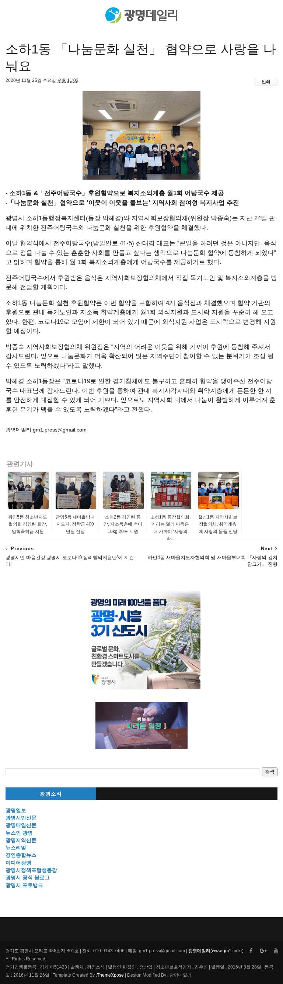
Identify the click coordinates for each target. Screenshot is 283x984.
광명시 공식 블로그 (28, 877)
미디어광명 (18, 863)
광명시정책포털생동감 (31, 870)
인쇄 (266, 81)
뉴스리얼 (16, 847)
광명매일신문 (21, 825)
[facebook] (250, 951)
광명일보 (16, 810)
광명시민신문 (21, 818)
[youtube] (276, 951)
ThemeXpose (110, 975)
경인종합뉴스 (21, 855)
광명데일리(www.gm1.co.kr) (216, 950)
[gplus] (263, 951)
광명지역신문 (21, 840)
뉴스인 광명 (19, 833)
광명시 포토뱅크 (24, 885)
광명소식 (51, 793)
